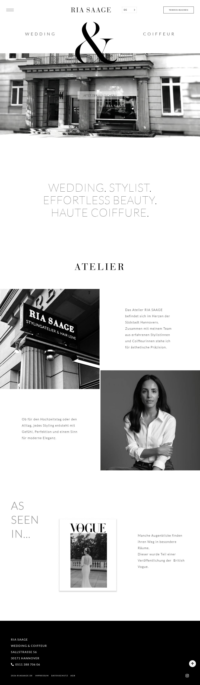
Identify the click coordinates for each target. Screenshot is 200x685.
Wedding (40, 33)
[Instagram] (187, 676)
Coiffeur (159, 33)
